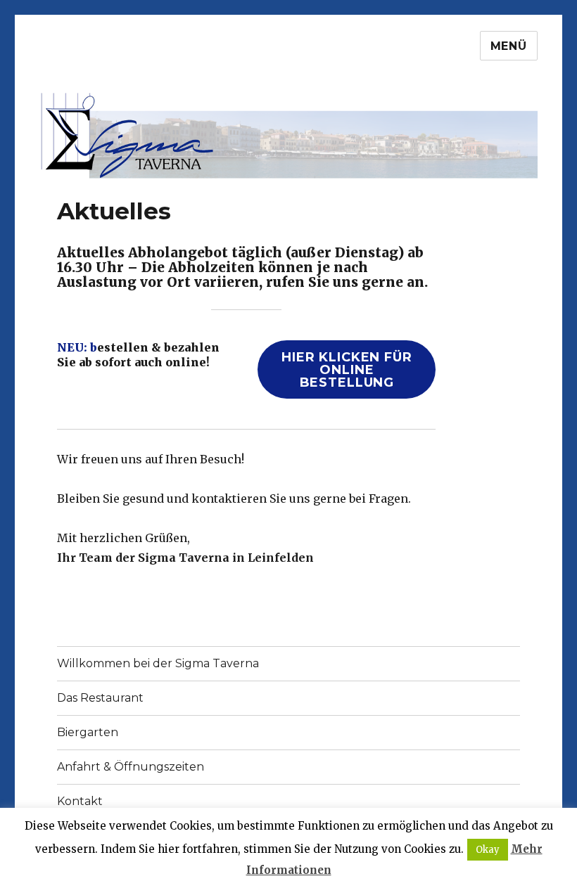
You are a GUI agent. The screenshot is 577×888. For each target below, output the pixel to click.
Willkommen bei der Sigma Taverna (158, 663)
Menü (508, 46)
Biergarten (87, 732)
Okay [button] (488, 850)
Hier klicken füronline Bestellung (346, 369)
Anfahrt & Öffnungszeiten (130, 766)
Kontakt (80, 801)
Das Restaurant (100, 697)
